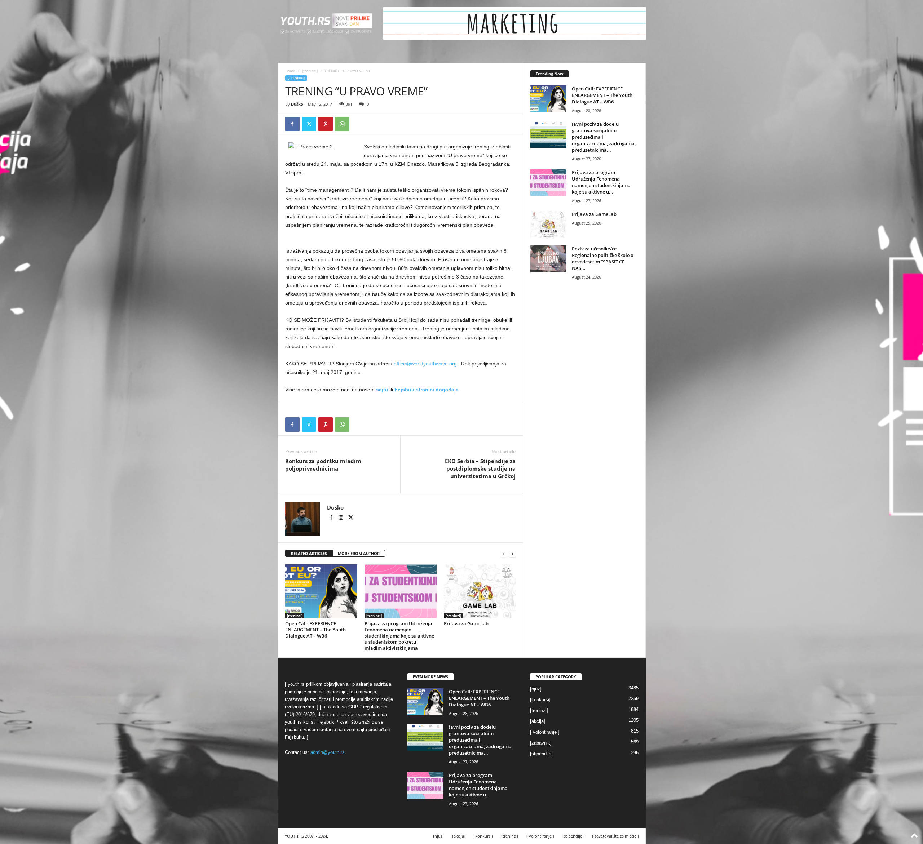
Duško (297, 104)
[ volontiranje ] (545, 732)
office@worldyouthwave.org (425, 364)
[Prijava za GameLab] (480, 591)
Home (290, 70)
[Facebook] (292, 124)
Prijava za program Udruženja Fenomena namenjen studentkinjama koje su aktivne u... (601, 182)
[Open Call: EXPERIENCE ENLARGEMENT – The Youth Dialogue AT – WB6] (321, 591)
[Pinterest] (325, 124)
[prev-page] (503, 554)
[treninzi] (310, 70)
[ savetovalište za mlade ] (615, 836)
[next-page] (512, 554)
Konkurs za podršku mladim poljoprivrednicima (323, 464)
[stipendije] (541, 753)
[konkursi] (540, 699)
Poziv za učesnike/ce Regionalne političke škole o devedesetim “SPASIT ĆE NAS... (602, 258)
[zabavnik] (541, 743)
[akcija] (537, 721)
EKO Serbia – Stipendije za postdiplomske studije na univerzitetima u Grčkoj (480, 468)
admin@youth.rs (327, 752)
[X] (309, 124)
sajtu (383, 389)
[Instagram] (341, 518)
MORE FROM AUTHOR (359, 553)
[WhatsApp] (342, 124)
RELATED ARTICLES (309, 553)
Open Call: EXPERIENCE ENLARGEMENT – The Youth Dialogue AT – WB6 (315, 629)
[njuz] (536, 689)
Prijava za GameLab (466, 623)
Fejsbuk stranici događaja (426, 389)
